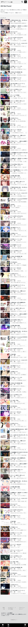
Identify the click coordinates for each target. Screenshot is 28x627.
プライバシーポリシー (22, 608)
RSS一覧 (4, 608)
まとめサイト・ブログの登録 (12, 608)
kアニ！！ (6, 2)
